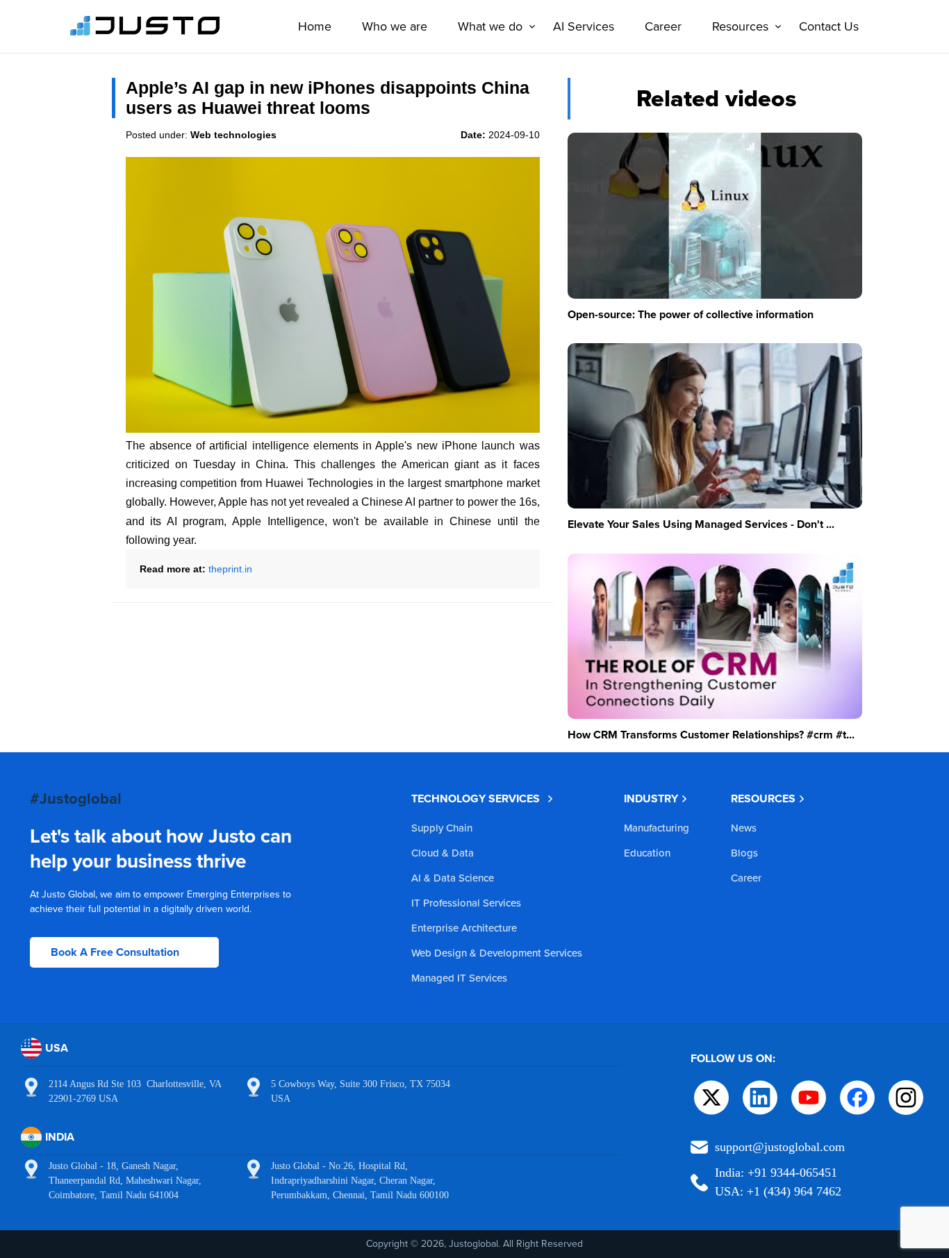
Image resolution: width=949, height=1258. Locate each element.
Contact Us (829, 26)
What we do (490, 26)
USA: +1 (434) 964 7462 (778, 1191)
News (744, 827)
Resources (740, 26)
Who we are (394, 26)
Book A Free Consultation (115, 952)
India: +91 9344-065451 (776, 1173)
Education (647, 852)
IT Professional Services (466, 902)
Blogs (744, 852)
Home (314, 26)
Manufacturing (656, 827)
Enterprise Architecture (464, 927)
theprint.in (230, 568)
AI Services (583, 26)
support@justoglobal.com (780, 1147)
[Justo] (145, 33)
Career (663, 26)
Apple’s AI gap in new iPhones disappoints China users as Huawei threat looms (327, 97)
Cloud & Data (442, 852)
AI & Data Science (452, 877)
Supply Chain (441, 827)
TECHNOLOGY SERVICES (475, 798)
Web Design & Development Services (496, 952)
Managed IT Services (459, 977)
